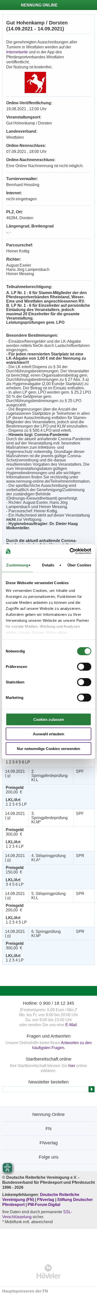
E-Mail (71, 1025)
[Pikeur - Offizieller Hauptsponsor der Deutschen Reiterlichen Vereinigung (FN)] (48, 1243)
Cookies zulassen (48, 719)
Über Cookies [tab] (79, 565)
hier (71, 1066)
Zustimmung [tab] (17, 565)
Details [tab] (48, 565)
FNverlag (46, 1199)
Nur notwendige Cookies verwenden (48, 748)
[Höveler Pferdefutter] (48, 1271)
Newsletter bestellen (48, 1082)
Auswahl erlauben (48, 734)
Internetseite (17, 52)
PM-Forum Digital (44, 1204)
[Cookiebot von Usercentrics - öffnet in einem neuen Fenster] (69, 551)
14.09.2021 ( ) (15, 773)
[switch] (84, 666)
